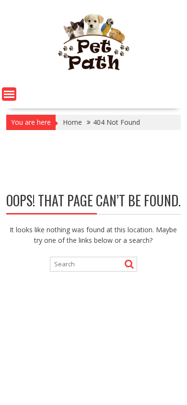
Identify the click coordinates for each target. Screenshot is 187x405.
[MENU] (9, 94)
